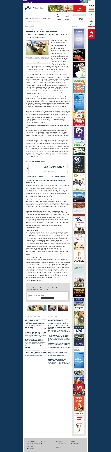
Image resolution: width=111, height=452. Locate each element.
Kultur (45, 15)
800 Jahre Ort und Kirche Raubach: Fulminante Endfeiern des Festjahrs (34, 339)
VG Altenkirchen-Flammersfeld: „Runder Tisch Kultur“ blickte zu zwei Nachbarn (58, 335)
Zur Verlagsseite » (30, 448)
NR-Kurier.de (59, 18)
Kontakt (66, 21)
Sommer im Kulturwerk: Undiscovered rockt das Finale (34, 326)
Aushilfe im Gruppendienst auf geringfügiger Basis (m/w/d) (54, 166)
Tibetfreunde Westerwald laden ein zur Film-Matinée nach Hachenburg (58, 319)
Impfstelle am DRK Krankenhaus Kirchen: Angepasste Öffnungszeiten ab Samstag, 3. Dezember (59, 327)
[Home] (25, 11)
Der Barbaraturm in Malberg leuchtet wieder (57, 353)
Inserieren (67, 14)
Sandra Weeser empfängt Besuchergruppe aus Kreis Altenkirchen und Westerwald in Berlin (59, 344)
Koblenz (31, 26)
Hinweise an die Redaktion (37, 280)
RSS (42, 443)
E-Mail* (30, 293)
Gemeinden (45, 18)
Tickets (74, 18)
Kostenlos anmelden (48, 298)
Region (26, 15)
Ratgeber (40, 18)
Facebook (60, 14)
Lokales (27, 18)
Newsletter (59, 19)
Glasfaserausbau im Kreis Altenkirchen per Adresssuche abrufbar (36, 353)
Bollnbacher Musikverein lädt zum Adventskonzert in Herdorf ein (57, 359)
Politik (30, 15)
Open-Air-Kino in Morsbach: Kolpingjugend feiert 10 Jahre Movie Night (36, 319)
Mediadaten (67, 16)
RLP (49, 15)
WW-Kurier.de (59, 16)
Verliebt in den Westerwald (46, 445)
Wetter (49, 18)
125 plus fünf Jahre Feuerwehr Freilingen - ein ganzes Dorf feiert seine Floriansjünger (36, 333)
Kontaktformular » (74, 445)
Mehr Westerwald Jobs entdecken (36, 176)
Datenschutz (67, 18)
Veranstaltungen (34, 18)
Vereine (41, 15)
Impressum (67, 19)
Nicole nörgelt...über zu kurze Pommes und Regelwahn (36, 346)
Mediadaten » (58, 447)
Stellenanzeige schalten (58, 176)
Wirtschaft (36, 15)
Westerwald (28, 21)
